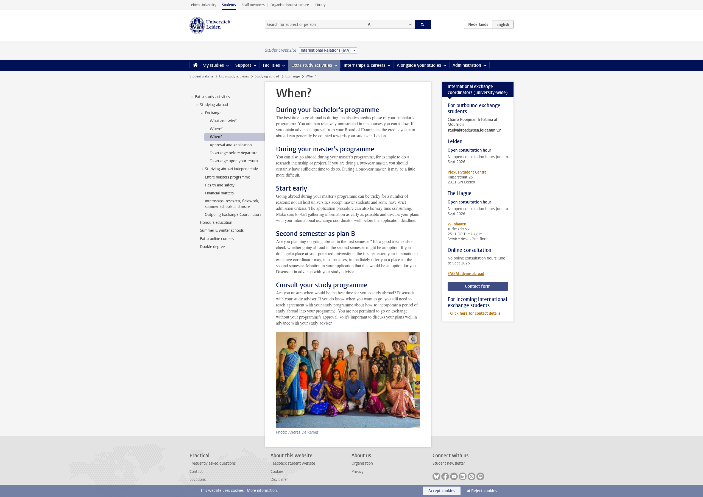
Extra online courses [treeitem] (217, 238)
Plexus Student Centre (467, 172)
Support (243, 65)
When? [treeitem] (216, 136)
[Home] (194, 65)
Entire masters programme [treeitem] (227, 177)
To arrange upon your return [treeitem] (234, 161)
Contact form (477, 286)
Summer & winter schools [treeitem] (222, 230)
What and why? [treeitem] (223, 121)
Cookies (276, 471)
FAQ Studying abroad (466, 273)
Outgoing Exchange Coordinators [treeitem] (233, 214)
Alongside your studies (419, 65)
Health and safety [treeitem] (220, 185)
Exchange (292, 76)
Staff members (253, 4)
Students (229, 4)
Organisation (362, 463)
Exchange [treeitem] (213, 113)
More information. (262, 490)
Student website (201, 76)
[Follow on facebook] (445, 476)
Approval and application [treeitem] (231, 145)
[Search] (423, 24)
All (370, 24)
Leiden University (202, 4)
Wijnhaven (457, 224)
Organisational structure (289, 4)
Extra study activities (311, 65)
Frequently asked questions (212, 463)
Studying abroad (267, 76)
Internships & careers (364, 65)
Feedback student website (292, 463)
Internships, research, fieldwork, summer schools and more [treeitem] (232, 204)
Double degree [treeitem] (212, 246)
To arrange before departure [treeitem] (233, 153)
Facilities (271, 65)
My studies (213, 65)
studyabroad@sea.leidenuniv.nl (475, 130)
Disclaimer (279, 479)
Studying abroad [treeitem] (214, 104)
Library (320, 4)
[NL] (478, 24)
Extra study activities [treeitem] (212, 96)
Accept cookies (441, 490)
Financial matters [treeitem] (219, 193)
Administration (467, 65)
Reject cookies (484, 490)
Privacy (358, 471)
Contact (196, 471)
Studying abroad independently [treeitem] (231, 169)
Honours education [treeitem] (216, 222)
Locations (197, 479)
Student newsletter (449, 463)
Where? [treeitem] (216, 129)
